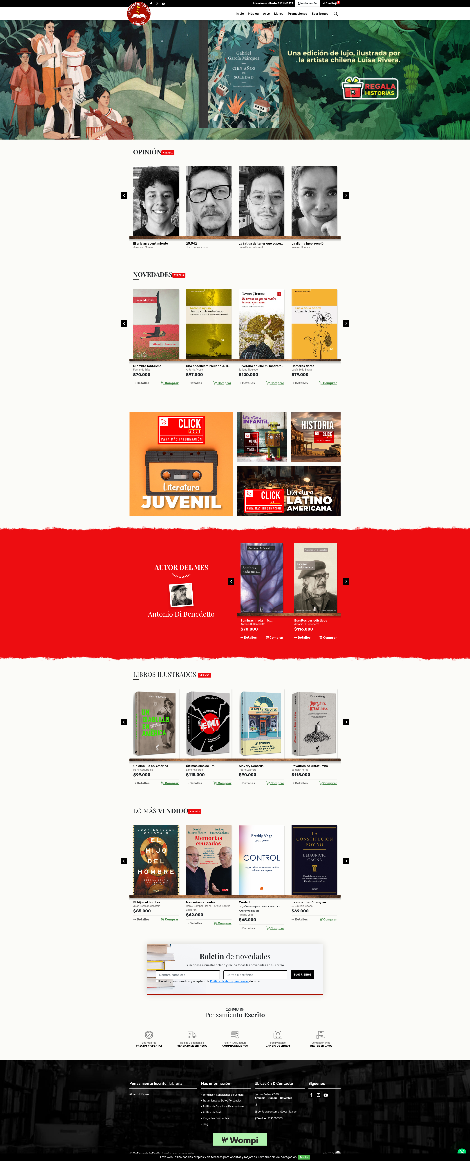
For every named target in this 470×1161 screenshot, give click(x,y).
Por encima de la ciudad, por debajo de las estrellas (261, 766)
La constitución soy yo (203, 902)
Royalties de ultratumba (204, 766)
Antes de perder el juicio (257, 902)
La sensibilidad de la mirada (259, 243)
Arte (266, 13)
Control (139, 902)
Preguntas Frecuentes (216, 1118)
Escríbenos (320, 13)
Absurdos (248, 620)
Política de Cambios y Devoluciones (223, 1106)
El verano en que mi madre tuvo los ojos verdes (156, 366)
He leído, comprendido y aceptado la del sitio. (209, 981)
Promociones (297, 13)
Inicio (240, 13)
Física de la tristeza (253, 366)
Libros (278, 13)
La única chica (303, 766)
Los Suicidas (303, 620)
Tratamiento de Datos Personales (222, 1100)
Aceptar (304, 1157)
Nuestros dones (303, 902)
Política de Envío (212, 1112)
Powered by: (328, 1153)
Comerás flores (197, 366)
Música (253, 13)
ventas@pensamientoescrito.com (277, 1111)
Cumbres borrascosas (308, 366)
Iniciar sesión (308, 3)
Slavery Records (145, 766)
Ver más (168, 152)
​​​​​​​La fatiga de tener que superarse (156, 243)
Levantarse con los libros (311, 243)
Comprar (171, 383)
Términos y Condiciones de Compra (223, 1094)
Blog (205, 1124)
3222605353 (285, 3)
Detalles (142, 383)
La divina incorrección (203, 243)
